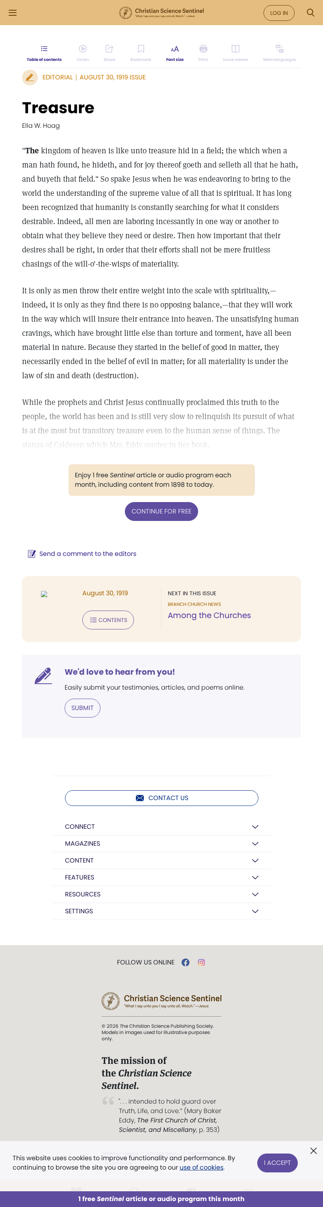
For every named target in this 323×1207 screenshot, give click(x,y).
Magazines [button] (82, 843)
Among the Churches (209, 615)
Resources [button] (82, 894)
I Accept (277, 1162)
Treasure (58, 108)
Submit (82, 707)
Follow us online (145, 962)
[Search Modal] (310, 12)
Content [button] (79, 860)
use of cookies (201, 1167)
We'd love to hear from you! (120, 672)
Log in (279, 13)
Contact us (168, 797)
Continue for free (161, 511)
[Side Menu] (12, 12)
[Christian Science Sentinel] (161, 13)
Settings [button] (79, 911)
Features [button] (79, 877)
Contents (112, 620)
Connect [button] (80, 826)
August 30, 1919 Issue (113, 77)
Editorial (58, 77)
